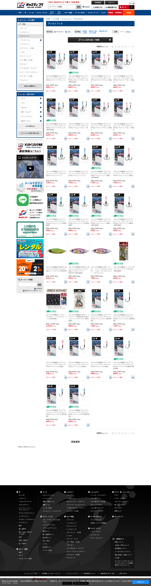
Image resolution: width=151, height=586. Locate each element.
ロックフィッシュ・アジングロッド (25, 509)
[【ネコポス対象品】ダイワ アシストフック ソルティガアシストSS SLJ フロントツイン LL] (79, 155)
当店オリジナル (26, 121)
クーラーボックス (96, 516)
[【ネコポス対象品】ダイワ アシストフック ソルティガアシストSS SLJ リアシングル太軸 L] (56, 346)
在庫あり (128, 32)
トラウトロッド (24, 516)
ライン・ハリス (48, 516)
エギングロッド (24, 505)
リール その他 (47, 508)
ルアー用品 (21, 24)
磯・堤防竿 (22, 529)
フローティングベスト (122, 501)
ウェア (117, 495)
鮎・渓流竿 (22, 543)
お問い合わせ (123, 573)
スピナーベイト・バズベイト (76, 501)
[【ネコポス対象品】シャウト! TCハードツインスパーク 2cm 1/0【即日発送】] (124, 251)
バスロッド (22, 498)
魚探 (20, 552)
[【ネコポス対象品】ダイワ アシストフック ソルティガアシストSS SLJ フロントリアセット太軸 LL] (123, 60)
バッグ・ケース (96, 528)
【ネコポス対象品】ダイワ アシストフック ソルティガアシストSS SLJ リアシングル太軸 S (101, 364)
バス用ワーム (71, 498)
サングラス (118, 508)
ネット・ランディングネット (29, 72)
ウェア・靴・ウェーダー (122, 492)
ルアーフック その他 (27, 48)
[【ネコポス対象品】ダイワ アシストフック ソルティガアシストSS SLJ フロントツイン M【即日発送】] (79, 203)
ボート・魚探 (23, 549)
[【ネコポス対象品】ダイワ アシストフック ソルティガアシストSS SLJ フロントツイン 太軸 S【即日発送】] (101, 203)
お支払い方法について (122, 545)
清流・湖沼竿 (23, 540)
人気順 (85, 32)
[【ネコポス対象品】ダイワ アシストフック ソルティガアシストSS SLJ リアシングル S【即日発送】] (56, 394)
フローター (23, 64)
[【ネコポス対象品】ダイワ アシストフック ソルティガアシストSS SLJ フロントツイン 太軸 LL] (123, 155)
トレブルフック (24, 32)
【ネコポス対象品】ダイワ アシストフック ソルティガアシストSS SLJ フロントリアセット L (56, 78)
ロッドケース (95, 535)
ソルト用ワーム (96, 498)
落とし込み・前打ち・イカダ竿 (26, 533)
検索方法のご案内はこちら (33, 290)
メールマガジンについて (122, 551)
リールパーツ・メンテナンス (52, 511)
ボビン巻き (46, 541)
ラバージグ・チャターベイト (76, 505)
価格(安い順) (93, 31)
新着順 (85, 31)
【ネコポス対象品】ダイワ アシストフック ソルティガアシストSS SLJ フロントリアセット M (78, 126)
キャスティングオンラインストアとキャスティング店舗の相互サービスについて (124, 563)
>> (132, 47)
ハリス (45, 544)
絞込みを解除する (30, 86)
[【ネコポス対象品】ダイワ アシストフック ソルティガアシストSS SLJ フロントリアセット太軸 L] (101, 60)
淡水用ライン (47, 547)
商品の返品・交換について (123, 555)
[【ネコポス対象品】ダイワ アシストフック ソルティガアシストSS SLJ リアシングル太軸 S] (101, 346)
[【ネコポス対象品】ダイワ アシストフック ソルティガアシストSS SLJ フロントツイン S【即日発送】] (56, 203)
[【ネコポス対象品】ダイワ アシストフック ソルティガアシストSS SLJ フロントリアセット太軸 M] (123, 108)
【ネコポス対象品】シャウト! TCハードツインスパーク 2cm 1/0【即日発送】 (123, 269)
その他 (117, 558)
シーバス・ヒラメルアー (98, 495)
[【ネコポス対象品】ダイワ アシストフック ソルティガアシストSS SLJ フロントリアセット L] (56, 60)
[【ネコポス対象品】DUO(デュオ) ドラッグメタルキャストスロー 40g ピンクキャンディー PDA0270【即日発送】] (79, 251)
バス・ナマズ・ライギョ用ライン (51, 521)
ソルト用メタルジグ (97, 508)
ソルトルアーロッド (25, 501)
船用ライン (46, 531)
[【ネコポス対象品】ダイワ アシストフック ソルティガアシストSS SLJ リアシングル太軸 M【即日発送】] (123, 346)
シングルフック (24, 44)
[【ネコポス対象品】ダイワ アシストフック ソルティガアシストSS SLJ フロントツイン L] (56, 155)
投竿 (20, 537)
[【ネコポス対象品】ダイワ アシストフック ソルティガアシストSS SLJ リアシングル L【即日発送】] (101, 299)
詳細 (68, 32)
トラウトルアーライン (50, 528)
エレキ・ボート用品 (25, 558)
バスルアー (70, 492)
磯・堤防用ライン (48, 534)
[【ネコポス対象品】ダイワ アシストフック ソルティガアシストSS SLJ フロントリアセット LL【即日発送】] (79, 60)
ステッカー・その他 (26, 76)
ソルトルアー (95, 492)
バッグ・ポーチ (96, 531)
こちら (14, 583)
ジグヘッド (23, 28)
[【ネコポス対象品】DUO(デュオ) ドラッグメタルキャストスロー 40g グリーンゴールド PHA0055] (56, 251)
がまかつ (24, 107)
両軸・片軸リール (48, 501)
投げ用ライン (47, 537)
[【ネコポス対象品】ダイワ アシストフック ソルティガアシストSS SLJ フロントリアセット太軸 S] (101, 108)
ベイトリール (47, 498)
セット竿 (22, 495)
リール (45, 492)
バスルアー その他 (72, 511)
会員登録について (120, 548)
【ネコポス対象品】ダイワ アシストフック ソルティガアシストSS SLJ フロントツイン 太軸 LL (123, 173)
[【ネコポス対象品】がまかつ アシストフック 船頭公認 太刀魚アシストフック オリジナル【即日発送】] (79, 299)
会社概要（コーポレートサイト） (51, 573)
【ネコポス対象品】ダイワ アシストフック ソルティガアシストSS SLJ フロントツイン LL (78, 173)
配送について (119, 542)
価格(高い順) (103, 31)
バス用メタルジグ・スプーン (76, 508)
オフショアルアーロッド (26, 513)
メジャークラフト (26, 116)
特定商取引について (89, 573)
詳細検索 (87, 6)
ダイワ (23, 98)
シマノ (23, 103)
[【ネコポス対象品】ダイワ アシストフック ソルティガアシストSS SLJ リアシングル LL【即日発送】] (123, 299)
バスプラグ (70, 495)
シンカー (22, 52)
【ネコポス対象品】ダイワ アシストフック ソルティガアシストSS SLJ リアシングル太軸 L (56, 364)
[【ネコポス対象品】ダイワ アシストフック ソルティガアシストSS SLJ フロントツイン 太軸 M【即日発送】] (123, 203)
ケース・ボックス (96, 538)
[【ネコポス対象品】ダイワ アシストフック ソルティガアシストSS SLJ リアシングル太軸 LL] (79, 346)
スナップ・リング (25, 56)
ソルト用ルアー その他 (98, 501)
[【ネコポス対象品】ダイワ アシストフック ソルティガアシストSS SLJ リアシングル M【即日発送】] (79, 394)
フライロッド (23, 522)
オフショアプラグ (96, 505)
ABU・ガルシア (26, 112)
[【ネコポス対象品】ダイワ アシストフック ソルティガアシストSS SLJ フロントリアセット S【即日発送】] (56, 108)
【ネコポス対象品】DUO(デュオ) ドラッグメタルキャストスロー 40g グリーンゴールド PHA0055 (56, 269)
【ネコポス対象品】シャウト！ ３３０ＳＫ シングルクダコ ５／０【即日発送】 (56, 317)
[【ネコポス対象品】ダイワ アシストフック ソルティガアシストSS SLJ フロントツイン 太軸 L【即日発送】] (101, 155)
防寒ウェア (118, 511)
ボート (21, 555)
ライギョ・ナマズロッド (26, 519)
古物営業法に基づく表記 (107, 573)
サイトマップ (119, 516)
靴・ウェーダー (119, 505)
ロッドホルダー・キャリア (28, 68)
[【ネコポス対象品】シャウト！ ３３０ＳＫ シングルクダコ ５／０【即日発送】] (56, 299)
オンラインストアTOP (30, 573)
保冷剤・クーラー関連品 (98, 523)
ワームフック (24, 80)
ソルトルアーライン (49, 525)
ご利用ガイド (119, 539)
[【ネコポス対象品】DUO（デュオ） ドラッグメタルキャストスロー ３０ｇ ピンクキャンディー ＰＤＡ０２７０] (101, 251)
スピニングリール (48, 495)
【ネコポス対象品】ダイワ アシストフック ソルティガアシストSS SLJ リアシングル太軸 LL (78, 364)
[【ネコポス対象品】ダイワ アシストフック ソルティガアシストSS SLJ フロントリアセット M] (79, 108)
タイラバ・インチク (97, 511)
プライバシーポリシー (72, 573)
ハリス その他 (47, 550)
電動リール (46, 505)
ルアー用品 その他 (26, 60)
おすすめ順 (92, 32)
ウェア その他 (119, 498)
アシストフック (24, 36)
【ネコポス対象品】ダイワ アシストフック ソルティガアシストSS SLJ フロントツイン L (56, 173)
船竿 (20, 526)
